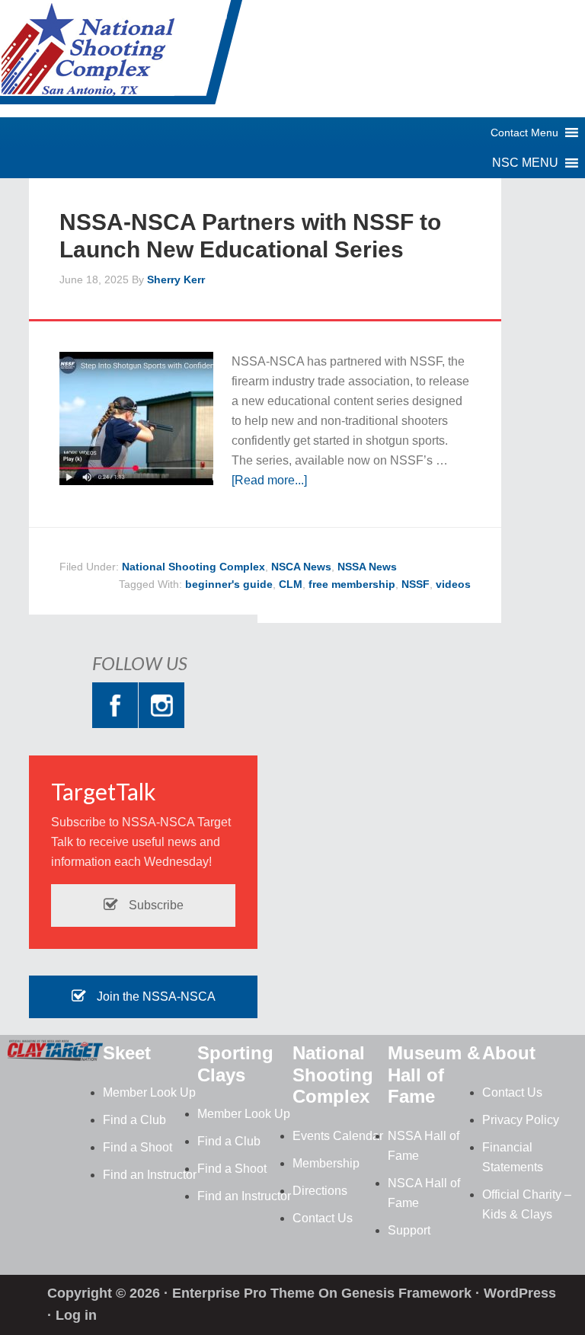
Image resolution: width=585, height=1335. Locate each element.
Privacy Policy (520, 1119)
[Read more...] (269, 480)
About (508, 1053)
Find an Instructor (150, 1174)
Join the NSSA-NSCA (155, 996)
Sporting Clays (235, 1064)
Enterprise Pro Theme (243, 1293)
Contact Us (322, 1218)
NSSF (415, 584)
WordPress (520, 1293)
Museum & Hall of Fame (434, 1075)
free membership (351, 584)
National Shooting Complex (122, 57)
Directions (319, 1190)
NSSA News (367, 567)
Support (409, 1230)
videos (453, 584)
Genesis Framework (406, 1293)
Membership (326, 1163)
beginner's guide (229, 584)
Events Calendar (337, 1135)
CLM (290, 584)
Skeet (127, 1053)
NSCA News (301, 567)
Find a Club (134, 1119)
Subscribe (155, 905)
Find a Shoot (137, 1147)
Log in (76, 1315)
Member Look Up (149, 1092)
